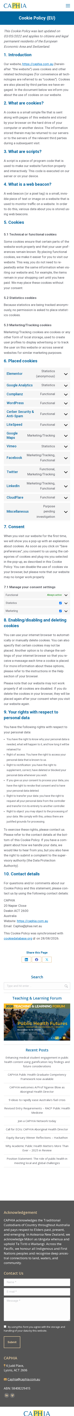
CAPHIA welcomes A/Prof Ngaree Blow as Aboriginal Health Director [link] (37, 1089)
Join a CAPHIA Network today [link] (37, 1121)
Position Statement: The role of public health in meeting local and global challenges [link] (37, 1161)
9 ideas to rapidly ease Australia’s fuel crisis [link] (37, 1100)
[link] (68, 5)
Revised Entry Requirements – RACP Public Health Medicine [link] (37, 1110)
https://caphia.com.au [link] (37, 64)
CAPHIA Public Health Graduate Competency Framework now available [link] (37, 1077)
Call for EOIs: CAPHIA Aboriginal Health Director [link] (37, 1129)
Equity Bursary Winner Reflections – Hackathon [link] (37, 1137)
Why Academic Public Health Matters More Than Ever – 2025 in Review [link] (37, 1148)
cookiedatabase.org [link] (18, 938)
